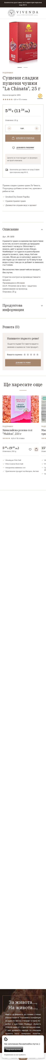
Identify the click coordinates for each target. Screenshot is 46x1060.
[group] (23, 42)
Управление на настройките (15, 1055)
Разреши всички (13, 1049)
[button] (20, 67)
